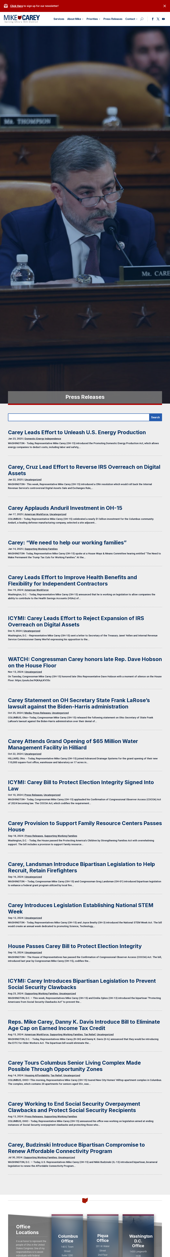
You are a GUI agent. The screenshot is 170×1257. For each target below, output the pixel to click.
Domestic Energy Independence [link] (43, 438)
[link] (6, 6)
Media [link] (28, 712)
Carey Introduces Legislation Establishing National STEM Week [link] (80, 908)
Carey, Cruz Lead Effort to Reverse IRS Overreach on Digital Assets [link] (84, 470)
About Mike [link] (74, 19)
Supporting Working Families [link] (41, 548)
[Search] (141, 19)
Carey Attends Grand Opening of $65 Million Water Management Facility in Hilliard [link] (73, 744)
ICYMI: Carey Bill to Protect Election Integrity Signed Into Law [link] (81, 785)
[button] (152, 19)
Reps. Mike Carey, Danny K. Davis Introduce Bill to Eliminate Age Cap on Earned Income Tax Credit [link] (84, 1025)
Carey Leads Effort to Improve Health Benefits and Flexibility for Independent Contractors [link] (72, 580)
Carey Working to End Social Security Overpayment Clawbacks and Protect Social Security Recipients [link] (74, 1107)
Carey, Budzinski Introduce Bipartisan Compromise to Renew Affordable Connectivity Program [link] (76, 1147)
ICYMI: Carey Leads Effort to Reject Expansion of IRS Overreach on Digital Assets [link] (76, 621)
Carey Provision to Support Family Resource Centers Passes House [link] (85, 826)
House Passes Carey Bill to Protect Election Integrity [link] (75, 946)
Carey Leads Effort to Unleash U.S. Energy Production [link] (77, 432)
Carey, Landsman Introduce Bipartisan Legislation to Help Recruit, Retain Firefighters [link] (81, 867)
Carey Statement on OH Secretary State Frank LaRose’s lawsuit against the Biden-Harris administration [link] (79, 703)
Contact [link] (130, 19)
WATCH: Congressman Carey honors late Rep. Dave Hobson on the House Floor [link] (85, 662)
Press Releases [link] (112, 19)
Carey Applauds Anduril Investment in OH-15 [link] (65, 508)
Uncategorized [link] (33, 479)
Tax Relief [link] (90, 1034)
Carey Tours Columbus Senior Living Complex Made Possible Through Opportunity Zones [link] (74, 1065)
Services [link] (59, 19)
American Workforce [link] (36, 514)
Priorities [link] (92, 19)
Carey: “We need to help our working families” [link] (67, 542)
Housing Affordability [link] (37, 1075)
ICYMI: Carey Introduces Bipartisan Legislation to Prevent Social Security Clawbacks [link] (82, 984)
